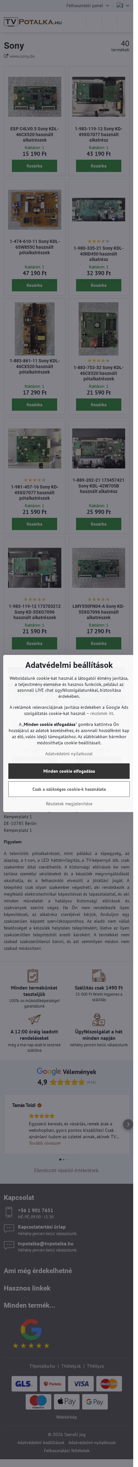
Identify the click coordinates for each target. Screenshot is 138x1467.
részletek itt (101, 713)
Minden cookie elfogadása (69, 771)
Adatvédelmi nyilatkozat (69, 754)
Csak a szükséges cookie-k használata (69, 789)
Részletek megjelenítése (69, 804)
